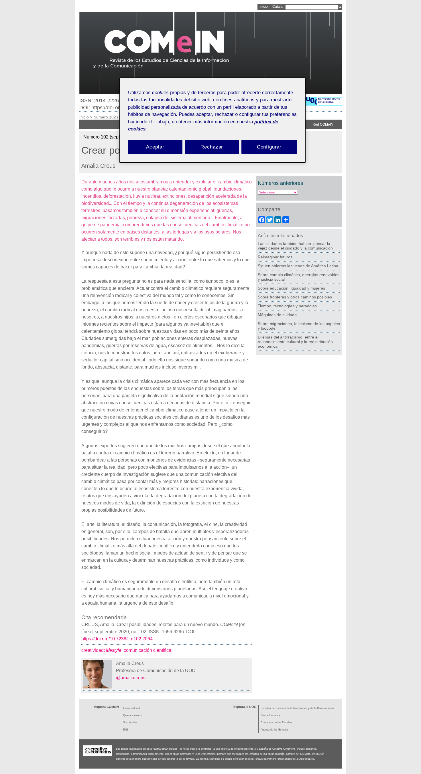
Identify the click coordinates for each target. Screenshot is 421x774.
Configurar (269, 147)
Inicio (84, 117)
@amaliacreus (130, 677)
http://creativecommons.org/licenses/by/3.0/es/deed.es (281, 758)
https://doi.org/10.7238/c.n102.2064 (117, 638)
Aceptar (155, 147)
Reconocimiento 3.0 (246, 748)
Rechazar (211, 147)
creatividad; (93, 650)
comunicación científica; (149, 650)
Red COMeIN (322, 124)
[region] (212, 120)
